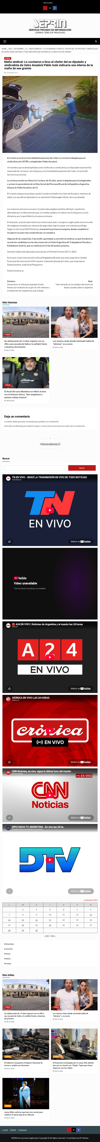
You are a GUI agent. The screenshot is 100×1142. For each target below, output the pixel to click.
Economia (8, 949)
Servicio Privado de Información (50, 29)
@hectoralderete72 (50, 443)
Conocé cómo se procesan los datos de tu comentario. (62, 426)
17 (50, 920)
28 (9, 930)
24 (50, 925)
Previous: (28, 286)
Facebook (22, 1130)
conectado (30, 421)
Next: (74, 284)
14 (9, 920)
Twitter (13, 1130)
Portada (7, 963)
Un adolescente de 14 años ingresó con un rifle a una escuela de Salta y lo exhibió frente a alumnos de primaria (25, 344)
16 (36, 920)
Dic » (53, 936)
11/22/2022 (10, 73)
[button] (4, 41)
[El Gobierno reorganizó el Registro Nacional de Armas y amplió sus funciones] (25, 1044)
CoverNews (71, 1138)
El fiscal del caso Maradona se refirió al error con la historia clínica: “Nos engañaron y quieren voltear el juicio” (25, 394)
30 (36, 930)
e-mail (5, 1130)
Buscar (6, 458)
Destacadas (9, 944)
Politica (7, 959)
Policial (7, 58)
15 (23, 920)
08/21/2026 (10, 350)
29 (23, 930)
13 (91, 915)
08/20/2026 (10, 401)
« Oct (47, 936)
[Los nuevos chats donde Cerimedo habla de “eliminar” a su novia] (74, 322)
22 (23, 925)
